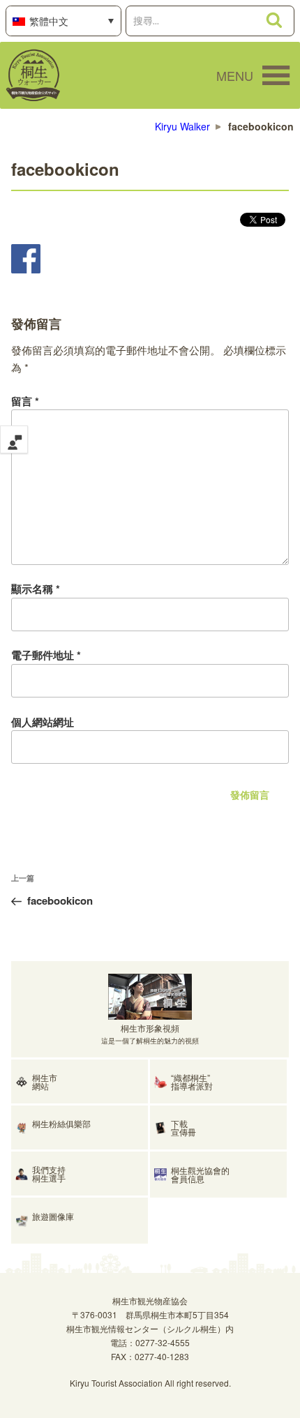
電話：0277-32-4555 (150, 1342)
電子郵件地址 (46, 655)
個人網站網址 (42, 722)
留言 (25, 401)
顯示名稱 (35, 588)
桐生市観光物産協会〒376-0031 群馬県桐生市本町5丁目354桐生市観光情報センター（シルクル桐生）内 (150, 1314)
